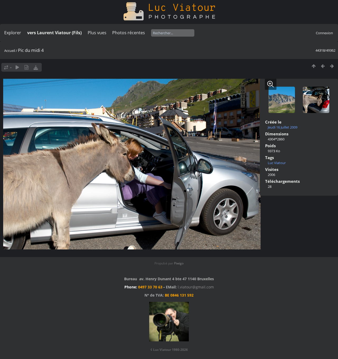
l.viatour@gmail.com (196, 286)
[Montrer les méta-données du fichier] (26, 67)
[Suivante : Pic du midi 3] (332, 66)
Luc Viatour (277, 162)
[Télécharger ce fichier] (35, 67)
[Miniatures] (313, 66)
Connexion (324, 33)
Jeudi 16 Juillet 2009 (282, 127)
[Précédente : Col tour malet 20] (322, 66)
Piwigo (179, 263)
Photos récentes (128, 33)
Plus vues (97, 33)
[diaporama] (17, 67)
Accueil (9, 50)
